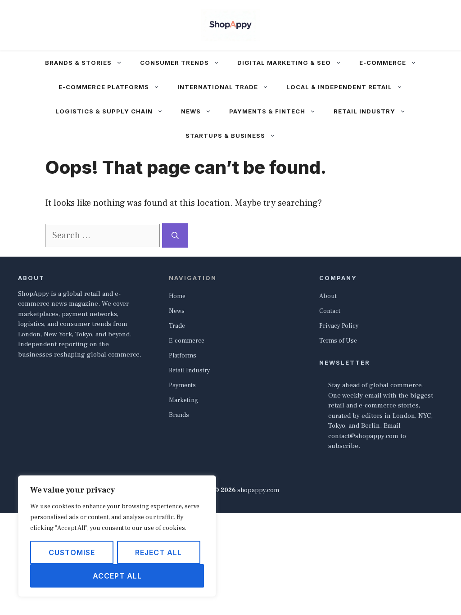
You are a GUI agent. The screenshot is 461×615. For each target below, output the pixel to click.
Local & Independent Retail (339, 86)
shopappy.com (258, 490)
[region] (117, 536)
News (191, 111)
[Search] (175, 235)
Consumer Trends (174, 62)
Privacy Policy (339, 326)
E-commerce (382, 62)
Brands (179, 415)
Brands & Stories (78, 62)
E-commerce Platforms (104, 86)
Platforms (182, 356)
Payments (182, 385)
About (328, 296)
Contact (329, 311)
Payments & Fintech (267, 111)
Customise (72, 552)
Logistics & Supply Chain (104, 111)
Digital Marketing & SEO (284, 62)
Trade (177, 326)
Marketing (183, 400)
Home (177, 296)
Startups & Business (225, 135)
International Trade (217, 86)
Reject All (158, 552)
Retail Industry (364, 111)
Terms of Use (338, 341)
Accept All (117, 575)
